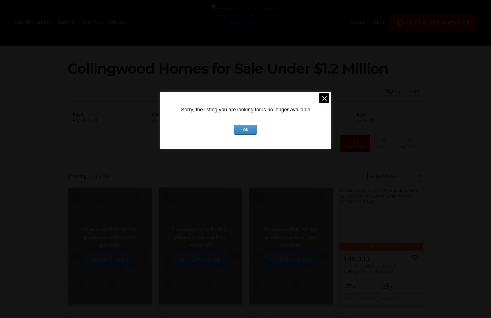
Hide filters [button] (409, 146)
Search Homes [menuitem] (31, 22)
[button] (433, 23)
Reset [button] (383, 146)
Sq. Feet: (367, 120)
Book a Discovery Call (438, 23)
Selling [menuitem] (117, 22)
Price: (86, 120)
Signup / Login (109, 260)
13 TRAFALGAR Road (188, 267)
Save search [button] (355, 146)
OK (245, 129)
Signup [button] (392, 91)
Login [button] (414, 91)
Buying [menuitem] (91, 22)
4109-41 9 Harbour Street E (370, 268)
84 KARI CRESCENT (278, 267)
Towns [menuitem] (66, 22)
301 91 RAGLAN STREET (97, 267)
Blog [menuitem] (379, 22)
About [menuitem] (357, 22)
